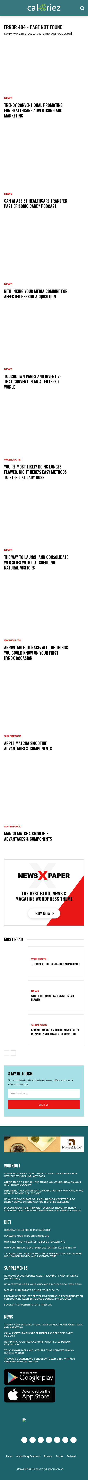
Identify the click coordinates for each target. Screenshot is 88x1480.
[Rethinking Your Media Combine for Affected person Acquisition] (44, 264)
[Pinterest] (57, 1440)
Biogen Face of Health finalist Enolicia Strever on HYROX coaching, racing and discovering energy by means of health (42, 1209)
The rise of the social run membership (55, 963)
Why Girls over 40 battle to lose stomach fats (34, 1242)
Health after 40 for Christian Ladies (27, 1230)
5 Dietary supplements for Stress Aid (28, 1304)
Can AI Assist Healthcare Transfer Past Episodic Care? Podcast (35, 203)
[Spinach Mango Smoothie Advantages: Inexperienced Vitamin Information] (16, 1029)
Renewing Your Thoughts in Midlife (26, 1236)
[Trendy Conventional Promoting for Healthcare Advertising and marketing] (44, 83)
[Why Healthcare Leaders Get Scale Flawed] (16, 995)
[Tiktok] (73, 1440)
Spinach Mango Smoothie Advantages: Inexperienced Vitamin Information (55, 1032)
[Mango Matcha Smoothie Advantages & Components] (44, 807)
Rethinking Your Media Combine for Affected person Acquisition (36, 294)
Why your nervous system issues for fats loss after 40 (40, 1247)
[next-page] (13, 1053)
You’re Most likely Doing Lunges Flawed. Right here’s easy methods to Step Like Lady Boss (35, 472)
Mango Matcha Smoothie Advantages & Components (28, 836)
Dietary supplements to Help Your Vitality (31, 1290)
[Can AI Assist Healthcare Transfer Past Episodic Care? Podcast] (44, 174)
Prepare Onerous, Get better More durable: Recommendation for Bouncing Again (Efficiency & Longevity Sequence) (43, 1297)
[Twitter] (32, 1440)
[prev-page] (6, 1053)
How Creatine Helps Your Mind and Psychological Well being (43, 1284)
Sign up (44, 1104)
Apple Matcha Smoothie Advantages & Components (28, 746)
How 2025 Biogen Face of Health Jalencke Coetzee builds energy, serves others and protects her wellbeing (39, 1200)
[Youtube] (49, 1440)
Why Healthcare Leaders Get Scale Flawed (52, 998)
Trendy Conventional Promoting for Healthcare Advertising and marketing (33, 110)
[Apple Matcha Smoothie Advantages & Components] (44, 716)
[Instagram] (41, 1440)
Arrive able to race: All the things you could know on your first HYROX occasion (36, 652)
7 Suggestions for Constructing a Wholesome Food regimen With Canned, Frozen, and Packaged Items (42, 1255)
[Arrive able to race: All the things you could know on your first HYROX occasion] (44, 626)
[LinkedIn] (65, 1440)
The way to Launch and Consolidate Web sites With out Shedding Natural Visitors (36, 562)
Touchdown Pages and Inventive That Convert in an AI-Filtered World (32, 381)
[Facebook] (24, 1440)
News (8, 98)
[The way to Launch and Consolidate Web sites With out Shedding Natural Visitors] (44, 535)
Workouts (12, 460)
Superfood (12, 736)
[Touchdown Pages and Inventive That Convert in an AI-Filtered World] (44, 355)
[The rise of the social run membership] (16, 961)
